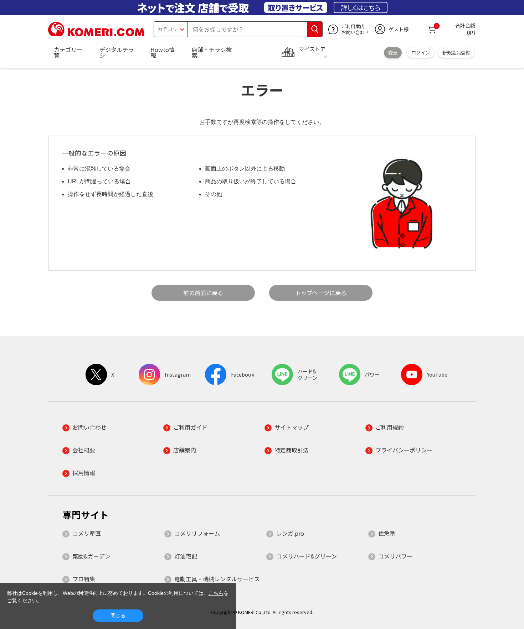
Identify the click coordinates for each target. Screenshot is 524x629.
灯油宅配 (185, 556)
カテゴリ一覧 (68, 52)
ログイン (420, 52)
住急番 (386, 533)
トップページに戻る (320, 292)
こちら (216, 593)
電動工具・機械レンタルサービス (217, 579)
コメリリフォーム (197, 533)
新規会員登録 (456, 52)
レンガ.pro (290, 533)
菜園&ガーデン (91, 556)
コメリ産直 (86, 533)
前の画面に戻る (203, 292)
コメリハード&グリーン (306, 556)
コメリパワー (395, 556)
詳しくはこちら (360, 7)
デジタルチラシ (116, 52)
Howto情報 (162, 52)
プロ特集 (83, 579)
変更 (392, 52)
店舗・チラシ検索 (212, 52)
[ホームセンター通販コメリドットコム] (96, 34)
